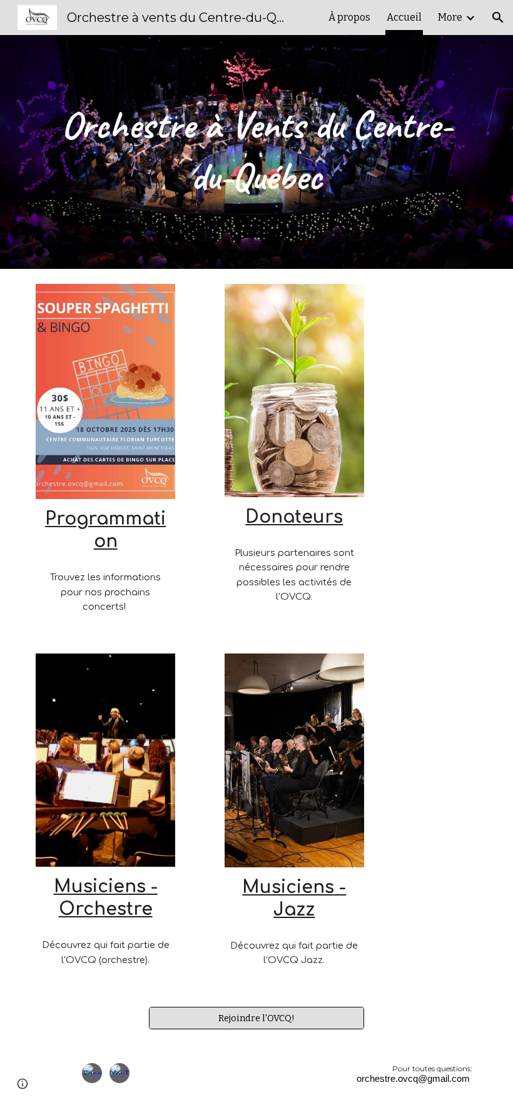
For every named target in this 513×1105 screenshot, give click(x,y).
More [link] (450, 17)
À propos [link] (349, 17)
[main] (256, 152)
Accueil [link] (404, 17)
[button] (498, 18)
